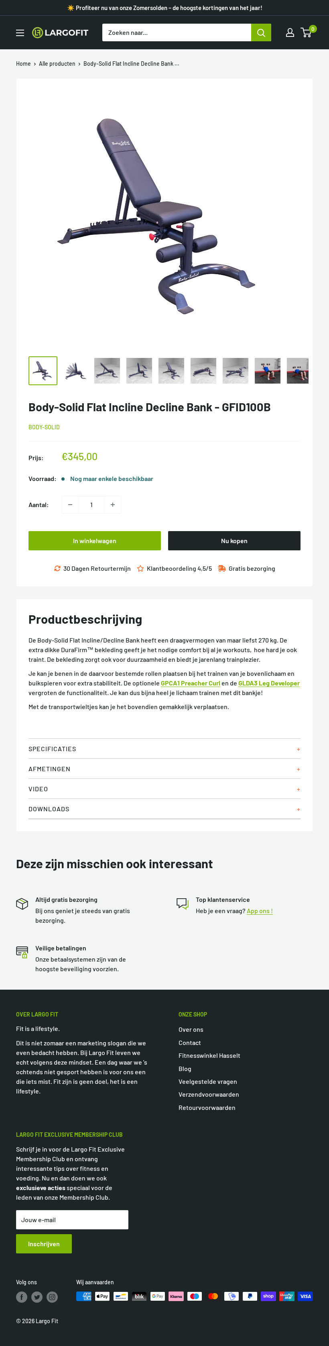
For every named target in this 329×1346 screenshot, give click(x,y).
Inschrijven (44, 1243)
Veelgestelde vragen (208, 1081)
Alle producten (57, 63)
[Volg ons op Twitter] (37, 1297)
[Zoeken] (261, 32)
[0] (306, 32)
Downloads (48, 808)
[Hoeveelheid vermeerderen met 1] (112, 504)
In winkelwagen (94, 540)
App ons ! (260, 910)
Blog (185, 1068)
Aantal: (38, 504)
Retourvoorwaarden (207, 1107)
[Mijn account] (290, 32)
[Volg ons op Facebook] (21, 1297)
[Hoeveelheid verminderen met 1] (70, 504)
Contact (190, 1042)
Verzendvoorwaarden (209, 1094)
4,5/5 (204, 568)
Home (23, 63)
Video (38, 788)
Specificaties (52, 748)
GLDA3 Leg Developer (269, 683)
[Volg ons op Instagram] (52, 1297)
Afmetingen (49, 768)
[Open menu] (20, 33)
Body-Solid (44, 427)
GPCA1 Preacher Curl (190, 683)
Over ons (191, 1029)
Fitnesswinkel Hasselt (209, 1055)
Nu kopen (234, 540)
